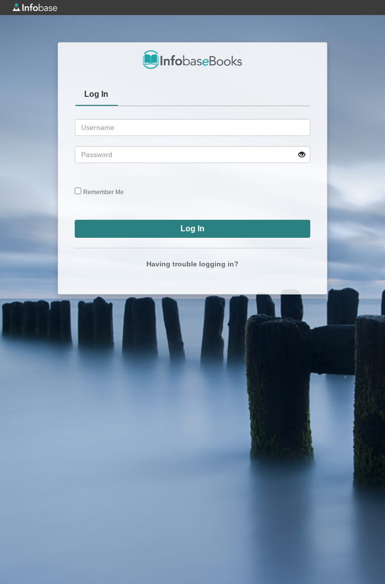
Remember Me (103, 192)
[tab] (97, 95)
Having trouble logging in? (192, 264)
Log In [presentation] (96, 94)
